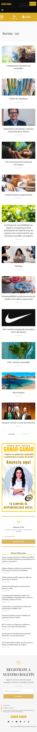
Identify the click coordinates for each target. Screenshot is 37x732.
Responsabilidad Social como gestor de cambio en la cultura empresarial (18, 297)
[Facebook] (8, 721)
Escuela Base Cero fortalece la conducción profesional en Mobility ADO (16, 607)
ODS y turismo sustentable (18, 362)
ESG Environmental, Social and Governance (18, 163)
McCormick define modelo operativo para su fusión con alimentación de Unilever (17, 643)
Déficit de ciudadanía (18, 98)
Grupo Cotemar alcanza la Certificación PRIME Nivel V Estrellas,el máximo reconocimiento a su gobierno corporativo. (18, 559)
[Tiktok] (28, 721)
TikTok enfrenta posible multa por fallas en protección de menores (16, 578)
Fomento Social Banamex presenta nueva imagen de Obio (16, 587)
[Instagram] (24, 721)
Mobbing (18, 266)
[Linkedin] (20, 721)
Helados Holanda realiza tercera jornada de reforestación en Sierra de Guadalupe (17, 569)
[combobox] (23, 4)
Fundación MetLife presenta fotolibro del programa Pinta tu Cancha (16, 616)
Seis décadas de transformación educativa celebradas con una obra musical (16, 634)
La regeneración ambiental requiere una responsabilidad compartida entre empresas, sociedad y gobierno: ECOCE (17, 597)
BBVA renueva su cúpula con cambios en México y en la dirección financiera (16, 625)
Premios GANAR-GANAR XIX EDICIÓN (18, 422)
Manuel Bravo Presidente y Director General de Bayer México (18, 130)
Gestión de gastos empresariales (18, 194)
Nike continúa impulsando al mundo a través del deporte (18, 330)
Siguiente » (25, 434)
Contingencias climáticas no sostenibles (18, 67)
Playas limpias (18, 392)
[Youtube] (16, 721)
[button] (2, 9)
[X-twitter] (12, 721)
